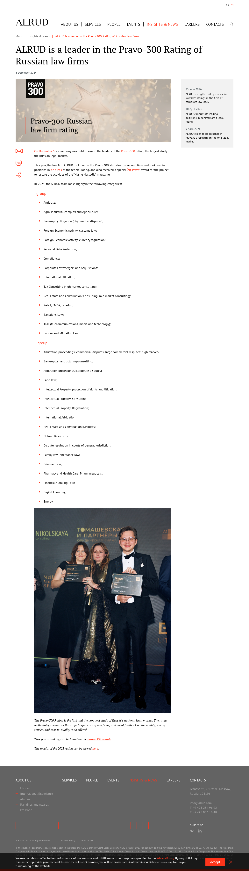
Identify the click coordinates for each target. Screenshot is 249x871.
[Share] (18, 175)
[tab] (227, 5)
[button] (69, 24)
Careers (192, 24)
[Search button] (231, 24)
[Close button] (230, 862)
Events (133, 24)
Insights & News (162, 24)
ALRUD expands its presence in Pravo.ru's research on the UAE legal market (207, 137)
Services (93, 24)
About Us (24, 780)
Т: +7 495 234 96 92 (203, 807)
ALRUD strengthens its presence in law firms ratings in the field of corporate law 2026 (206, 98)
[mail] (19, 151)
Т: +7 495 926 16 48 (203, 812)
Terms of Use (87, 840)
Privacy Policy (68, 840)
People (114, 24)
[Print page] (19, 163)
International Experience (36, 793)
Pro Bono (26, 809)
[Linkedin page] (200, 831)
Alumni (25, 799)
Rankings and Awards (34, 804)
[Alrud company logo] (32, 22)
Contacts (215, 24)
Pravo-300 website (99, 739)
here (95, 748)
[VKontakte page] (192, 831)
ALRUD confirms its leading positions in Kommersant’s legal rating (205, 117)
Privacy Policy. (165, 858)
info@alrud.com (201, 803)
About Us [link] (69, 24)
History (25, 788)
